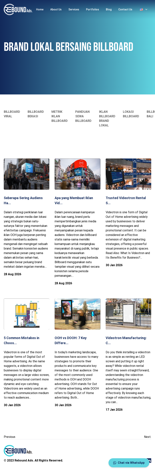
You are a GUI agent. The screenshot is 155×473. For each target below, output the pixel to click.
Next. (147, 437)
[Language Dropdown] (144, 9)
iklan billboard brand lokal (107, 118)
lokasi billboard (131, 114)
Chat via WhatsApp (131, 462)
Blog (109, 9)
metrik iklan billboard (59, 116)
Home (39, 9)
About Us (56, 9)
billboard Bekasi (36, 114)
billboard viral (12, 114)
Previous (9, 437)
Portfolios (92, 9)
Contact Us (125, 9)
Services (73, 9)
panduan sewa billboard (83, 116)
